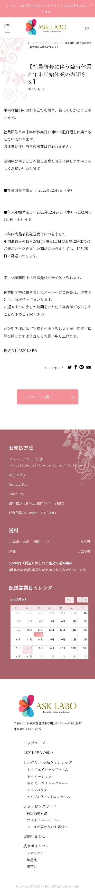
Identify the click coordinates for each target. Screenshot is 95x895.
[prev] (80, 600)
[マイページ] (7, 30)
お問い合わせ (34, 836)
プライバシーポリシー (44, 820)
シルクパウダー (38, 789)
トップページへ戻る (36, 396)
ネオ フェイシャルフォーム (47, 769)
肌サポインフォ (36, 845)
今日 (70, 600)
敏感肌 (32, 859)
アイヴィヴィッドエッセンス (48, 796)
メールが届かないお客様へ (47, 826)
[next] (85, 600)
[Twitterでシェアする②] (70, 367)
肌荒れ (32, 866)
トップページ (34, 742)
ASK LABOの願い (38, 752)
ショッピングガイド (39, 806)
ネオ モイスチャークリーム (48, 783)
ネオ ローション (39, 776)
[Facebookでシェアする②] (82, 367)
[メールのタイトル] (88, 367)
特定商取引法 (37, 813)
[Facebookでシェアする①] (75, 367)
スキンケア (35, 853)
